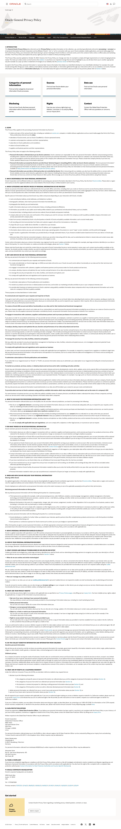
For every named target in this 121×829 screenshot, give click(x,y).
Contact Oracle (53, 446)
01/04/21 (57, 785)
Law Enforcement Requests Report (80, 37)
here (93, 704)
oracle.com (55, 133)
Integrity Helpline (65, 824)
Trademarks (40, 37)
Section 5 (47, 554)
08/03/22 (31, 785)
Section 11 (62, 244)
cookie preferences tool (40, 580)
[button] (7, 4)
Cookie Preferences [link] (34, 824)
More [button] (96, 37)
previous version (62, 61)
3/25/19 (76, 785)
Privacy (16, 824)
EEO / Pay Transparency (60, 37)
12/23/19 (70, 785)
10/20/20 (64, 785)
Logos (49, 37)
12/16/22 (25, 785)
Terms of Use (22, 37)
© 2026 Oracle (8, 824)
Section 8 (77, 687)
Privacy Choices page (65, 593)
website (41, 60)
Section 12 (78, 690)
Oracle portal (48, 630)
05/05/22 (38, 785)
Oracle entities (97, 181)
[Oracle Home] (15, 4)
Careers (48, 824)
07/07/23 (19, 785)
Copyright (32, 37)
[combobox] (60, 4)
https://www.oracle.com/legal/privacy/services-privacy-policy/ (36, 168)
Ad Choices (42, 824)
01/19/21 (51, 785)
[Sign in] (111, 4)
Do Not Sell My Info (23, 824)
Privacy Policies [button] (9, 37)
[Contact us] (114, 4)
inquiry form (87, 593)
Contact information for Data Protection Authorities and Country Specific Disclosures (45, 766)
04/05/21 (45, 785)
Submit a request (34, 811)
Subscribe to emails (55, 824)
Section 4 (99, 68)
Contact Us (73, 824)
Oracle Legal (8, 10)
